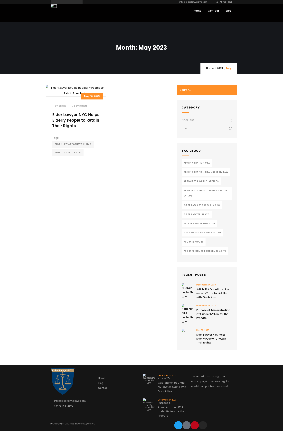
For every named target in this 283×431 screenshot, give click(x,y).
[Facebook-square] (186, 425)
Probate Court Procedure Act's (205, 251)
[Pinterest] (195, 425)
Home (210, 68)
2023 (220, 68)
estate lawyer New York (199, 223)
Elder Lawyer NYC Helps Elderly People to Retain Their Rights (75, 120)
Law (184, 128)
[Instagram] (203, 425)
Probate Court (194, 241)
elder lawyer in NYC (68, 152)
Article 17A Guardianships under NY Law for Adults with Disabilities (212, 293)
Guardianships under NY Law (202, 232)
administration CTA (197, 162)
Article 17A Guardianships (201, 181)
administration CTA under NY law (206, 172)
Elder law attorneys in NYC (73, 144)
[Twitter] (178, 425)
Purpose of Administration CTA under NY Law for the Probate (213, 314)
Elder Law (188, 120)
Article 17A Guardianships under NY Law (205, 193)
